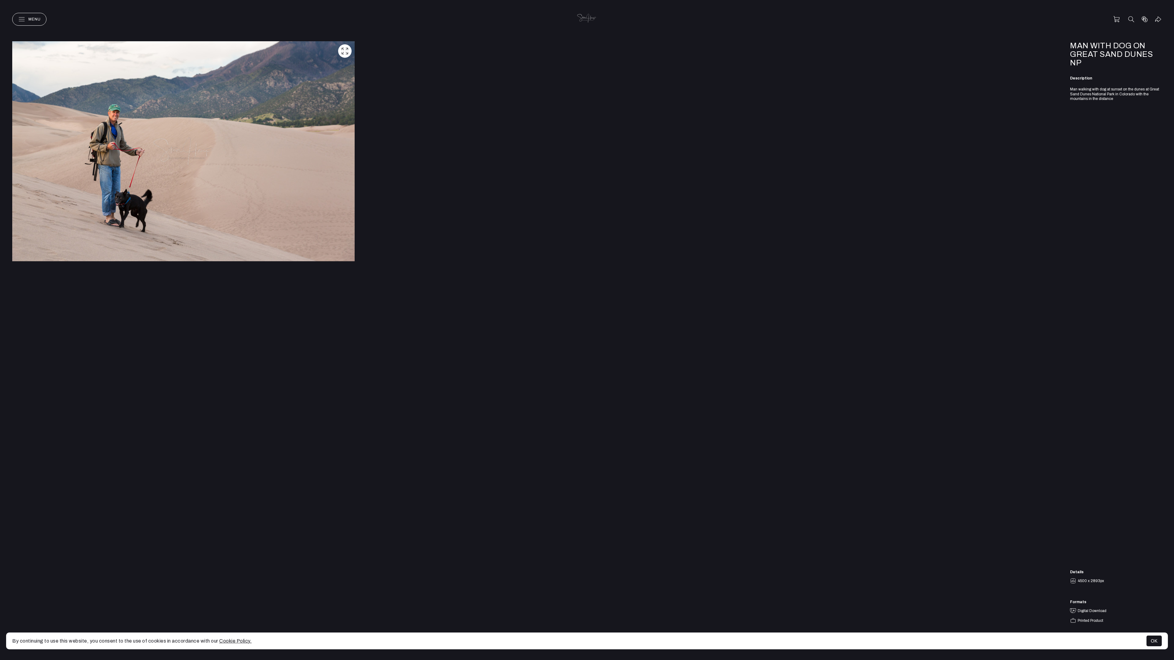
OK (1154, 641)
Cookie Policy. (235, 641)
